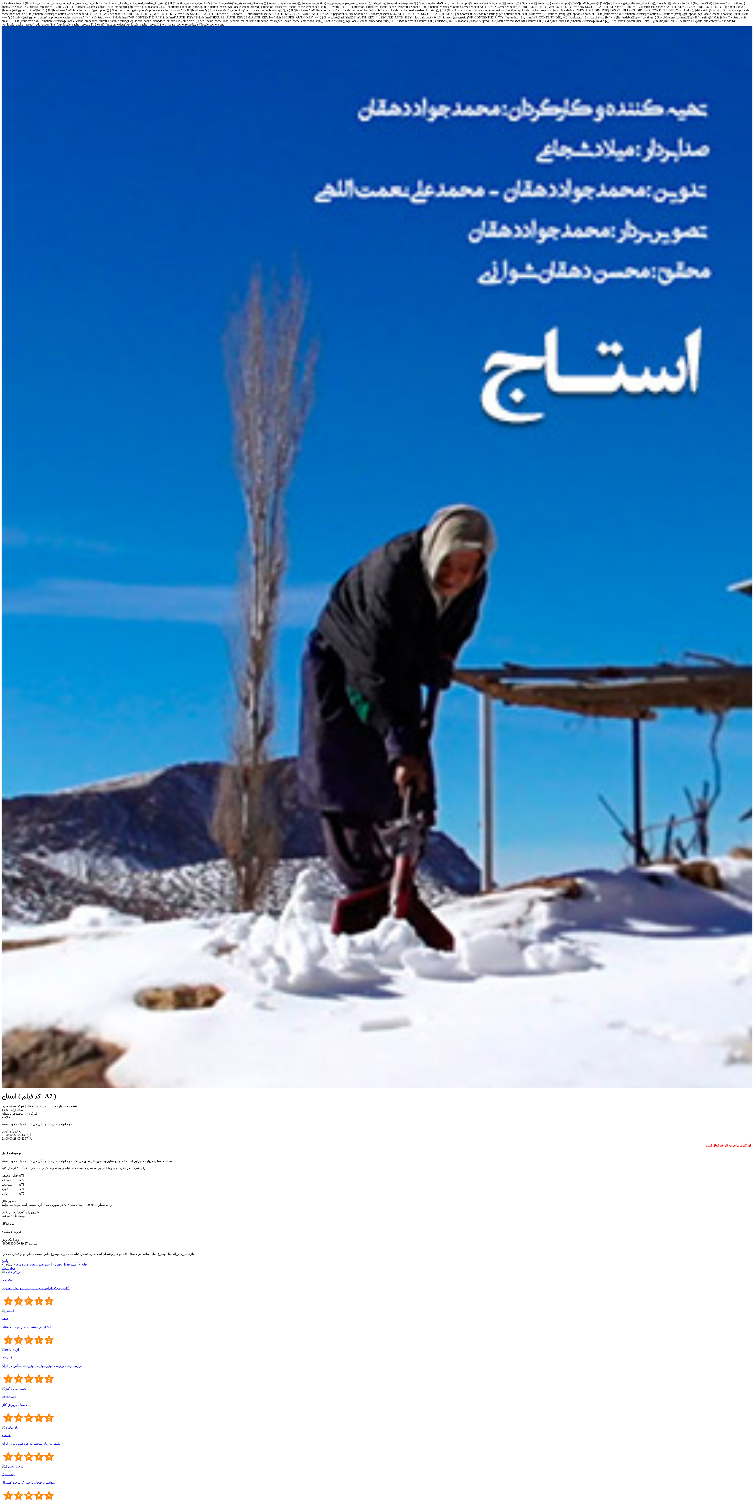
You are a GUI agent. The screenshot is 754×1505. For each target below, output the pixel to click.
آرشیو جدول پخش (66, 1264)
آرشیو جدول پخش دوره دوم (34, 1264)
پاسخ (5, 1260)
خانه (84, 1264)
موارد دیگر (8, 1268)
